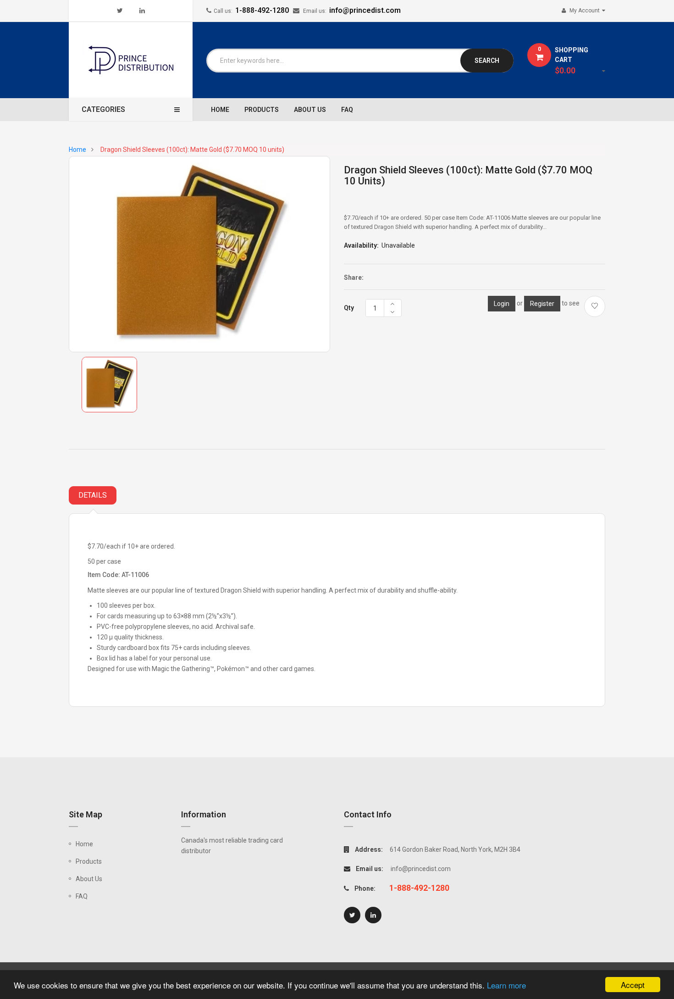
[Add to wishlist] (594, 306)
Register (542, 303)
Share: (354, 277)
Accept (633, 984)
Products (89, 861)
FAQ (82, 896)
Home (84, 844)
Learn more (506, 985)
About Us (89, 878)
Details (92, 495)
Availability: (361, 245)
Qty (349, 307)
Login (501, 303)
